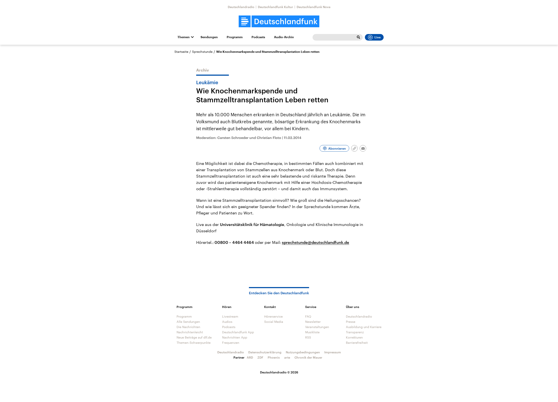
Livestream (230, 316)
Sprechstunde (202, 51)
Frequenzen (230, 342)
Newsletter (313, 321)
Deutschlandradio (241, 7)
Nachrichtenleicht (190, 332)
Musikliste (312, 332)
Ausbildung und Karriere (363, 327)
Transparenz (355, 332)
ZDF (260, 357)
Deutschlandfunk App (238, 332)
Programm (235, 37)
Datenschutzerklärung (264, 352)
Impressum (332, 352)
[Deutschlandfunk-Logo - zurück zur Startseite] (279, 21)
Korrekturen (354, 337)
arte (287, 357)
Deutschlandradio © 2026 (279, 372)
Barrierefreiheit (357, 342)
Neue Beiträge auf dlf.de (194, 337)
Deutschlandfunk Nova (313, 7)
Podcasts (258, 37)
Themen (183, 37)
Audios (227, 321)
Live (377, 37)
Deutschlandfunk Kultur (275, 7)
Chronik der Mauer (308, 357)
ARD (250, 357)
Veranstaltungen (317, 327)
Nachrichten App (234, 337)
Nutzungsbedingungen (303, 352)
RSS (308, 337)
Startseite (181, 51)
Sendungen (209, 37)
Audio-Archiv (284, 37)
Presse (350, 321)
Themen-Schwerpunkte (194, 342)
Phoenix (274, 357)
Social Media (273, 321)
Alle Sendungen (188, 321)
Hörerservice (273, 316)
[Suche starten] (358, 37)
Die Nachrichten (188, 327)
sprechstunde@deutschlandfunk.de (315, 242)
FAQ (308, 316)
